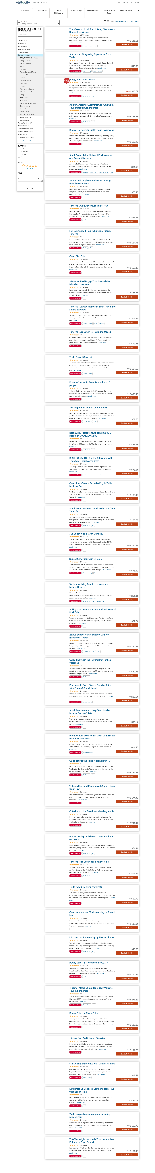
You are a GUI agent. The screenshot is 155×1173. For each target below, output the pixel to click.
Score (126, 21)
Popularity (119, 21)
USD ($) (35, 2)
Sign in (137, 2)
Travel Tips (125, 2)
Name (137, 21)
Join (132, 2)
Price (131, 21)
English (43, 2)
